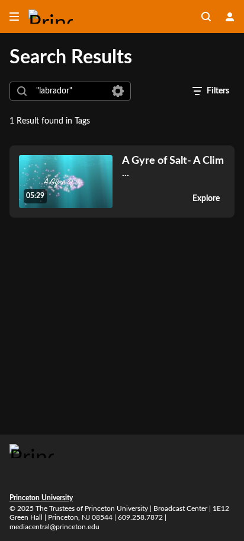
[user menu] (229, 16)
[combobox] (69, 91)
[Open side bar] (14, 16)
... (173, 166)
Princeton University (41, 497)
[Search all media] (206, 16)
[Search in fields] (117, 91)
